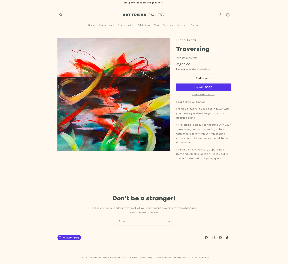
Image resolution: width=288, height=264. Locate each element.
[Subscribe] (168, 221)
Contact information (200, 257)
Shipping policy (181, 257)
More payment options (203, 94)
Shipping (180, 69)
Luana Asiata (186, 40)
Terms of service (163, 257)
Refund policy (130, 257)
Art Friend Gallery (94, 257)
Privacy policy (146, 257)
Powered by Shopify (112, 257)
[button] (60, 14)
